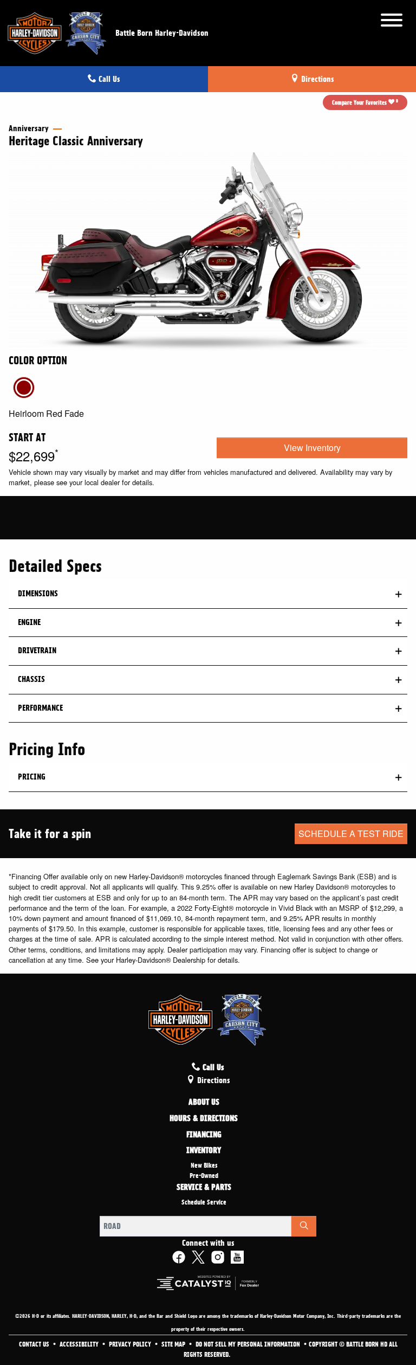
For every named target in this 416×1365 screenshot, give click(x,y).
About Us (203, 1103)
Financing (204, 1135)
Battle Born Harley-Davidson (162, 33)
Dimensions (38, 593)
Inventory (203, 1151)
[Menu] (392, 21)
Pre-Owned (204, 1175)
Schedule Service (203, 1202)
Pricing (32, 776)
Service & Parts (204, 1188)
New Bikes (204, 1165)
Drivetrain (37, 650)
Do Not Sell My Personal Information (249, 1344)
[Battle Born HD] (57, 31)
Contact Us (35, 1344)
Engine (29, 622)
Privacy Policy (131, 1344)
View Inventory (312, 447)
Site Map (174, 1344)
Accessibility (80, 1344)
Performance (40, 708)
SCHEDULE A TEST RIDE (351, 833)
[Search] (303, 1226)
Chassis (31, 679)
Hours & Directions (204, 1119)
